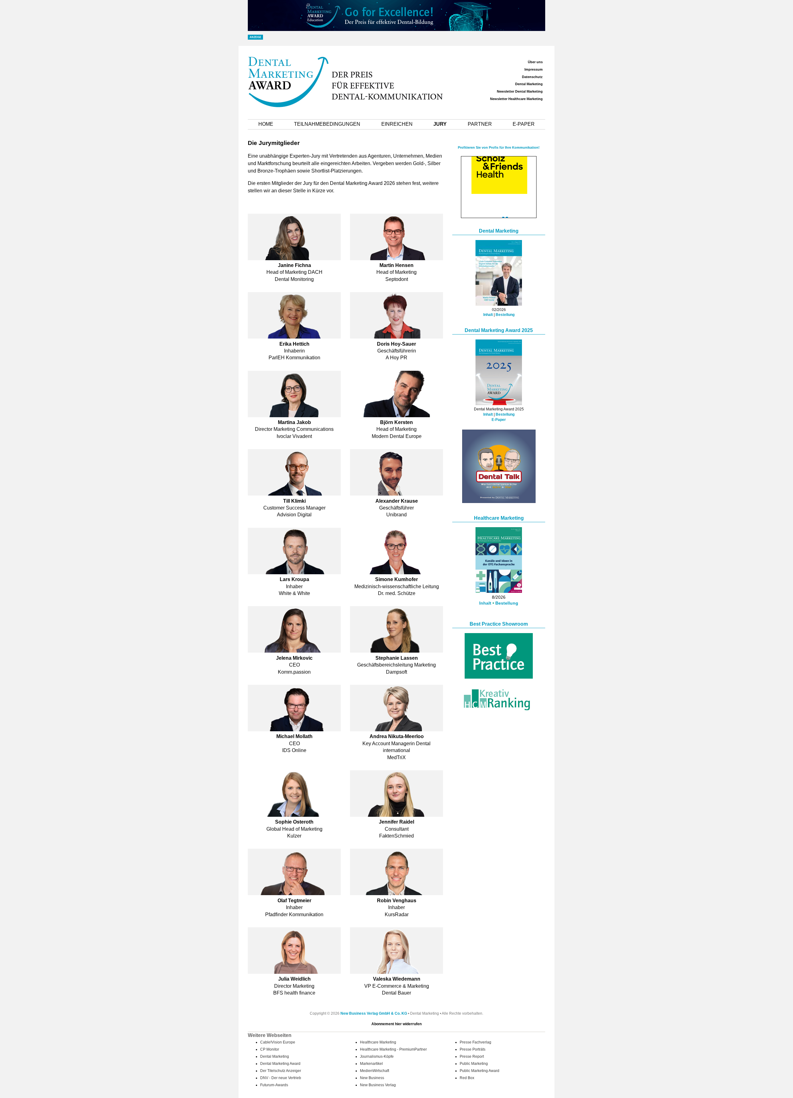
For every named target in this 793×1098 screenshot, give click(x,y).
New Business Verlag (378, 1085)
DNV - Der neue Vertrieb (280, 1078)
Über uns (535, 62)
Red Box (467, 1078)
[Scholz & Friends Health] (499, 160)
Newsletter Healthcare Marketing (516, 99)
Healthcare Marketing (499, 518)
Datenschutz (532, 77)
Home (265, 124)
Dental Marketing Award (280, 1063)
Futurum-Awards (274, 1085)
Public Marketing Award (479, 1071)
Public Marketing (474, 1063)
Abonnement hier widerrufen (396, 1024)
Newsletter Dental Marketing (520, 91)
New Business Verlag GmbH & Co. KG (373, 1013)
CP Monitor (269, 1049)
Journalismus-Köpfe (377, 1056)
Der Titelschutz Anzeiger (280, 1071)
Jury (440, 124)
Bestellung (505, 315)
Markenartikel (371, 1063)
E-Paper (524, 124)
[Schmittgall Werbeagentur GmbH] (499, 209)
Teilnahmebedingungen (327, 124)
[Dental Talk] (499, 501)
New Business (372, 1078)
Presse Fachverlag (475, 1042)
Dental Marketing (529, 84)
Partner (480, 124)
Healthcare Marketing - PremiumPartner (393, 1049)
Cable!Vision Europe (277, 1042)
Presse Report (472, 1056)
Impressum (533, 69)
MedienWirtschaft (374, 1071)
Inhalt (488, 315)
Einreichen (397, 124)
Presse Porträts (472, 1049)
